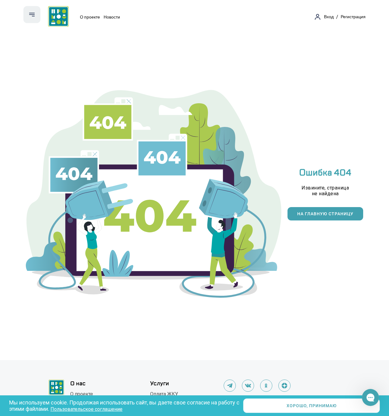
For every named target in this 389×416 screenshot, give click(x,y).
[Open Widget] (370, 397)
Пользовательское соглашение (86, 409)
